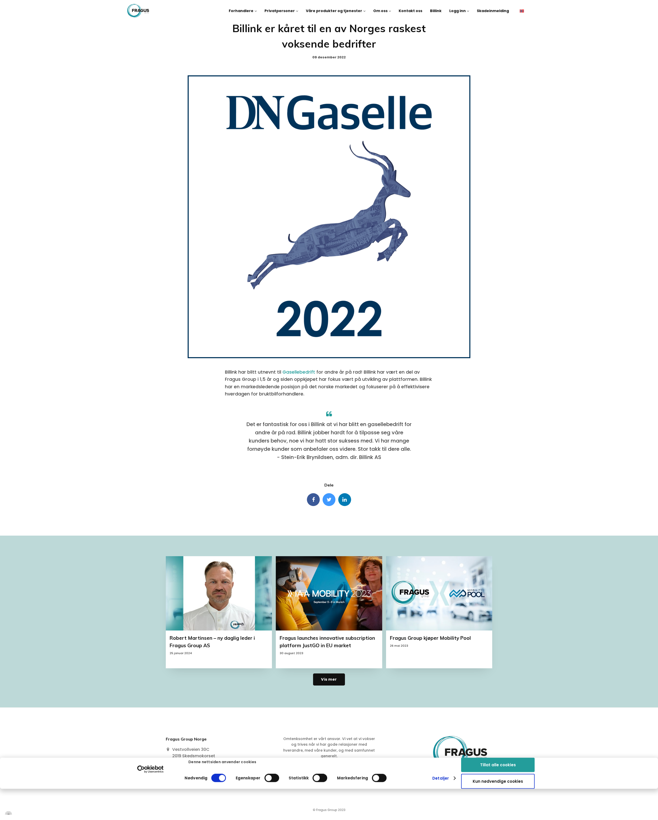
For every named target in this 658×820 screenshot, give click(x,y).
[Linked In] (344, 499)
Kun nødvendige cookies (498, 781)
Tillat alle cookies (498, 764)
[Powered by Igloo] (7, 813)
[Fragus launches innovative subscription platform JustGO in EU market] (329, 593)
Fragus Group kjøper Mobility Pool (430, 638)
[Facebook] (313, 499)
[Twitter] (329, 499)
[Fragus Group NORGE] (138, 11)
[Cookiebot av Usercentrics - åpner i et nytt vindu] (150, 769)
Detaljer (440, 778)
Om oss (380, 10)
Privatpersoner (280, 10)
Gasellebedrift (298, 372)
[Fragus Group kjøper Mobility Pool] (439, 593)
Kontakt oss (410, 10)
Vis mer (329, 679)
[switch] (271, 778)
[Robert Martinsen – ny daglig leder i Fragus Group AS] (219, 593)
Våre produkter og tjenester (334, 10)
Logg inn (458, 10)
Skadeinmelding (493, 10)
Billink (436, 10)
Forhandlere (241, 10)
